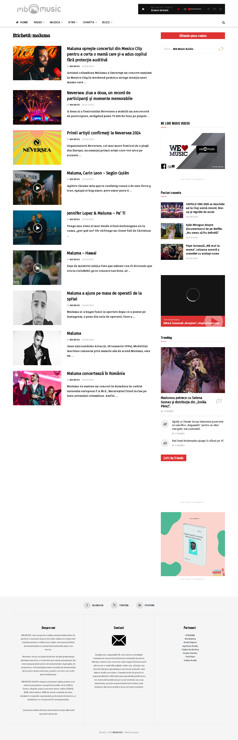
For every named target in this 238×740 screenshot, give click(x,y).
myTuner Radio (190, 645)
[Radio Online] (221, 49)
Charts (88, 22)
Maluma (74, 333)
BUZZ (106, 22)
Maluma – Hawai (82, 253)
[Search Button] (223, 22)
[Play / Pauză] (143, 9)
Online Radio (190, 660)
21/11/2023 (87, 179)
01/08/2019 (88, 305)
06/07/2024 (88, 104)
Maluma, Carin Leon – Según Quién (98, 173)
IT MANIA (190, 635)
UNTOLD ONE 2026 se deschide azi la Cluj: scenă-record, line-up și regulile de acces (205, 208)
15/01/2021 (88, 259)
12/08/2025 (88, 66)
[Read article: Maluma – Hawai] (37, 267)
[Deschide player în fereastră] (214, 9)
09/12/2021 (88, 379)
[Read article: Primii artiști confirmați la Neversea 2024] (37, 147)
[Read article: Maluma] (37, 348)
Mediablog (190, 638)
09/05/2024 (88, 139)
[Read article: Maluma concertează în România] (37, 388)
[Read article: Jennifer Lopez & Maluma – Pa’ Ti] (37, 227)
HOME (24, 22)
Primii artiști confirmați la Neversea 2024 (104, 132)
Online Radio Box (190, 649)
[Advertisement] (193, 87)
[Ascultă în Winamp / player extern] (208, 9)
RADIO (38, 22)
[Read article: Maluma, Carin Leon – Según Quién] (37, 187)
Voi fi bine (190, 656)
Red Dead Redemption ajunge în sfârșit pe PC (198, 440)
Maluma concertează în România (96, 373)
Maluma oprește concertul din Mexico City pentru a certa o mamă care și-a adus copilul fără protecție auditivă (107, 54)
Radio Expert (190, 642)
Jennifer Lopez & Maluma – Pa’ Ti (96, 213)
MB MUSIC (75, 66)
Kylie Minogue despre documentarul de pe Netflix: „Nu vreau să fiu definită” (204, 228)
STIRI (71, 22)
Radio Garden (190, 652)
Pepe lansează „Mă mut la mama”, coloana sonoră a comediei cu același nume (203, 249)
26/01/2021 (88, 219)
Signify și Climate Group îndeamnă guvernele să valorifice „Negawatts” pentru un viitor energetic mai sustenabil (197, 425)
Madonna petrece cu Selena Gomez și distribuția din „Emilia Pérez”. (183, 402)
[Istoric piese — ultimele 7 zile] (220, 9)
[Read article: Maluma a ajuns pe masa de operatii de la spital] (37, 308)
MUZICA (55, 22)
